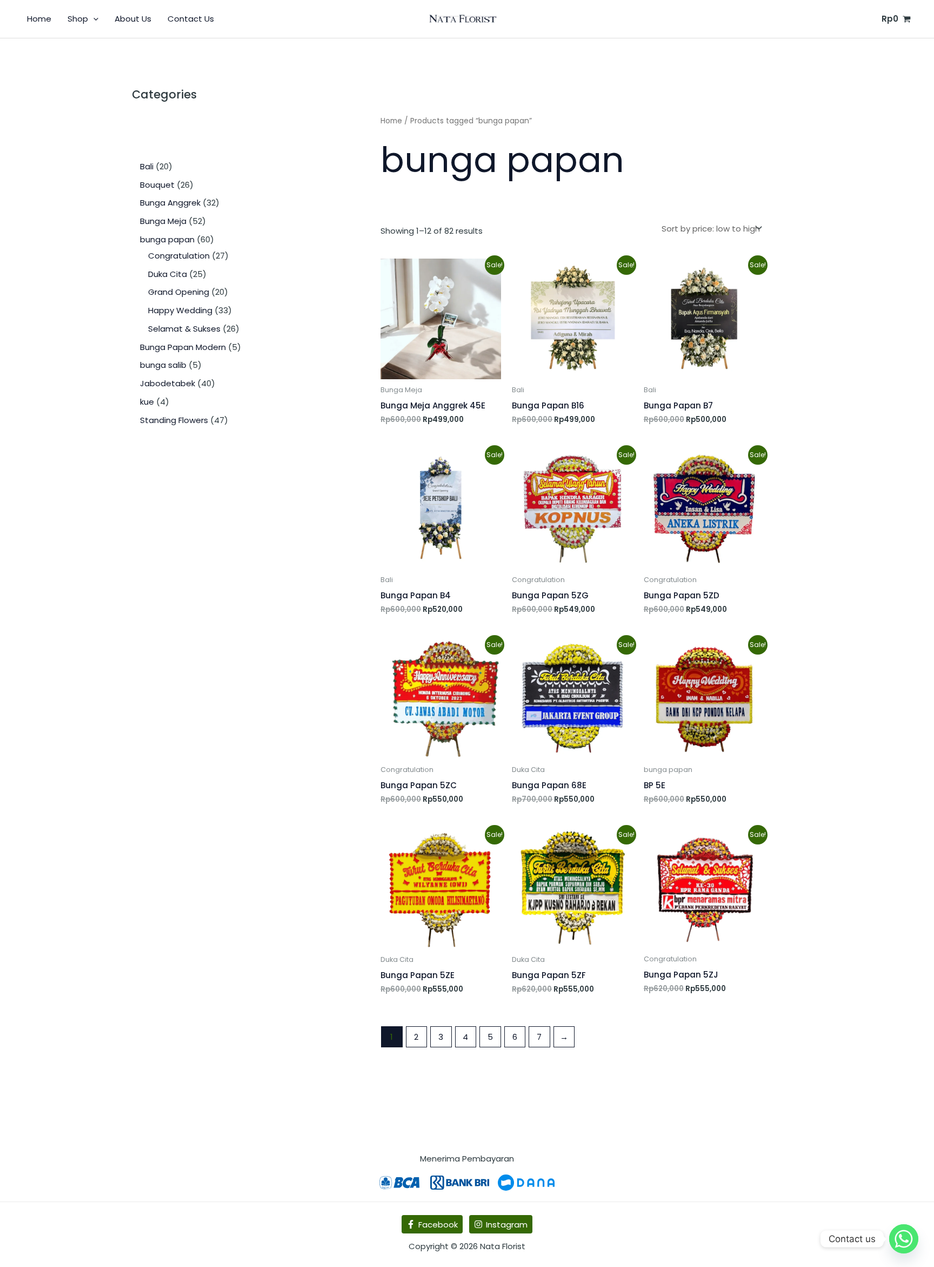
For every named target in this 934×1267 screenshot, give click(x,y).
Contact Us (191, 18)
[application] (93, 19)
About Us (133, 18)
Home (39, 18)
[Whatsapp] (903, 1238)
